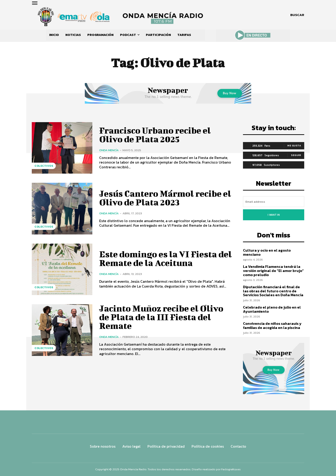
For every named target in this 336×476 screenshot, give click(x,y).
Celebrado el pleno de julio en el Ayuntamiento (272, 309)
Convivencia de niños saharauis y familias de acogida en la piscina (272, 325)
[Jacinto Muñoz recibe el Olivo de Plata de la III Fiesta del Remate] (62, 330)
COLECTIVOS (44, 166)
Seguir (296, 155)
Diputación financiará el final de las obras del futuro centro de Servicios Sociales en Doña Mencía (273, 291)
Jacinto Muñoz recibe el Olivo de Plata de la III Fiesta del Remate (161, 317)
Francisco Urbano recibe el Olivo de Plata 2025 (155, 134)
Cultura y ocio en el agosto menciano (267, 252)
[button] (297, 15)
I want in (274, 215)
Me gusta (294, 145)
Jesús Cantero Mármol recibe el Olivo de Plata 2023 (165, 197)
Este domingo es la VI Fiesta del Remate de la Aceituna (165, 258)
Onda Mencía (109, 150)
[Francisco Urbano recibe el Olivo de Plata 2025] (62, 148)
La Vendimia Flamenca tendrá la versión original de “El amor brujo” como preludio (273, 270)
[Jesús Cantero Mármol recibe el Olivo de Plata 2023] (62, 208)
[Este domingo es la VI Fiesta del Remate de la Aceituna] (62, 269)
